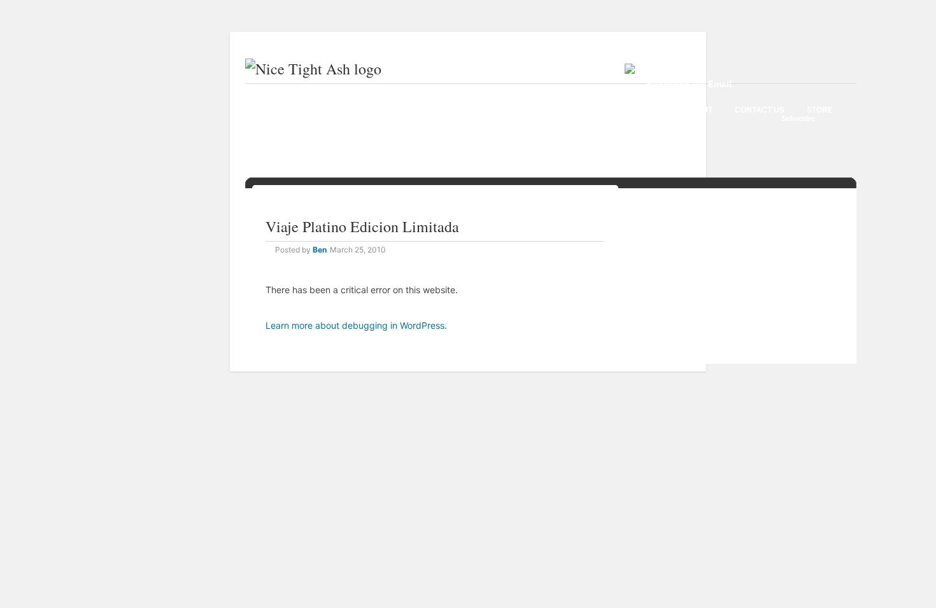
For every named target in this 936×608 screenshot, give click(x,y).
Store (820, 110)
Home (268, 110)
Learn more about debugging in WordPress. (356, 325)
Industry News (526, 110)
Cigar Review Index (622, 110)
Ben (320, 249)
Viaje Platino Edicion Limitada (362, 226)
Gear (461, 110)
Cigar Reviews (333, 110)
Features (406, 110)
